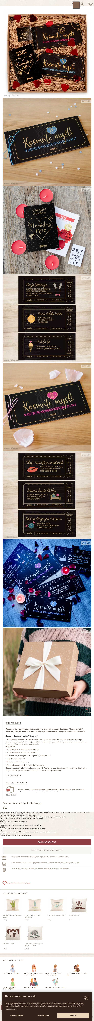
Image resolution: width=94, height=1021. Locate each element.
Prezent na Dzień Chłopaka (9, 988)
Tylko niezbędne (43, 1015)
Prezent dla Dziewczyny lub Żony (33, 974)
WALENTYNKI (30, 987)
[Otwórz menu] (76, 5)
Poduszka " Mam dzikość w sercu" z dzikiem (34, 944)
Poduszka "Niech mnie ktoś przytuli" (12, 916)
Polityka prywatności (11, 1009)
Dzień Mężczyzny (11, 973)
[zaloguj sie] (82, 4)
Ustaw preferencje (17, 1015)
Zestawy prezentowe (55, 987)
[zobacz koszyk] (90, 4)
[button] (47, 813)
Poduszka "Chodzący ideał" (56, 915)
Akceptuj (73, 1015)
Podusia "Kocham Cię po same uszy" (33, 916)
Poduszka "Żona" (8, 944)
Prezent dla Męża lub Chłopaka (53, 974)
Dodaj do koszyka (47, 842)
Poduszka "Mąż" (74, 915)
